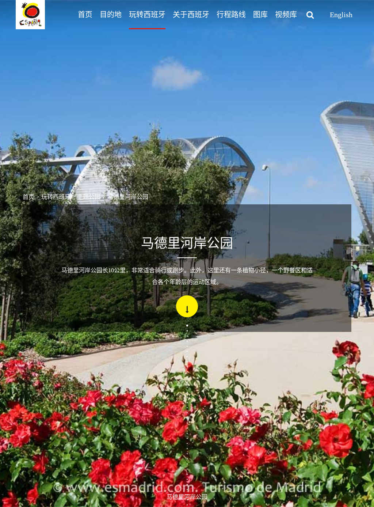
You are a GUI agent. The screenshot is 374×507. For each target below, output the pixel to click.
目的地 (111, 15)
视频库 (286, 15)
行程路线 (231, 15)
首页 (85, 15)
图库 (260, 15)
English (341, 15)
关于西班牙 (191, 15)
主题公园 (88, 197)
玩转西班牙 (147, 15)
